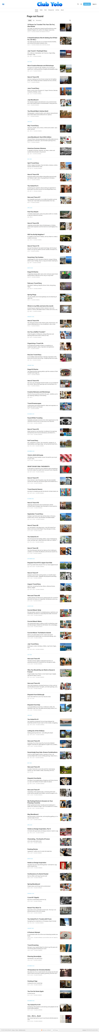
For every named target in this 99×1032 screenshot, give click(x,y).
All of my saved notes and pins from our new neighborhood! (42, 564)
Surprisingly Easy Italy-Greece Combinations (42, 752)
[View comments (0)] (39, 156)
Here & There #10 (33, 502)
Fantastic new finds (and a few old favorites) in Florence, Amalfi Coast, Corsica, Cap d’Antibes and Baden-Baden (41, 516)
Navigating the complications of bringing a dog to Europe (41, 921)
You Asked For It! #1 (34, 1005)
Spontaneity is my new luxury (34, 958)
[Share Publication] (81, 4)
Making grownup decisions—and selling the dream (40, 733)
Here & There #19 (33, 77)
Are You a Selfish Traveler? (36, 332)
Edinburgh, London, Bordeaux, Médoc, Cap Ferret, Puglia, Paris (41, 646)
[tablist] (34, 20)
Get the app (55, 1030)
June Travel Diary (33, 88)
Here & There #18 (33, 174)
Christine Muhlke (46, 44)
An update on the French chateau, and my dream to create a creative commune (42, 237)
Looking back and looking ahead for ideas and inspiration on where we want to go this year (42, 406)
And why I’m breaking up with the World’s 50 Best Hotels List (42, 491)
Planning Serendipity (34, 956)
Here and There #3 (33, 741)
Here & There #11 (33, 478)
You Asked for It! (32, 537)
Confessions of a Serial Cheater (37, 874)
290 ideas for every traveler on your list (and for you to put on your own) (42, 457)
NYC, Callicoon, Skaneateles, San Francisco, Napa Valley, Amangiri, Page (41, 53)
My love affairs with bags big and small (37, 876)
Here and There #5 (33, 658)
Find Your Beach (32, 212)
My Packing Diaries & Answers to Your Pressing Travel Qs (40, 802)
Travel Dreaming (32, 945)
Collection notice (22, 1030)
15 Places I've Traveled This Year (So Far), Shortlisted (41, 25)
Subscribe (87, 4)
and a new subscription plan (34, 841)
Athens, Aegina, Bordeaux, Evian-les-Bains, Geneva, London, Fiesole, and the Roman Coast (42, 165)
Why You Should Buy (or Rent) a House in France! (41, 671)
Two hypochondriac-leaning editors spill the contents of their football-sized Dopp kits (42, 372)
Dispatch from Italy (33, 705)
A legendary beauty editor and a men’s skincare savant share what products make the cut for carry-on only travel (42, 274)
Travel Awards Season (34, 489)
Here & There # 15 (33, 246)
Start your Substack (46, 1030)
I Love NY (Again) (33, 897)
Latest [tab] (29, 20)
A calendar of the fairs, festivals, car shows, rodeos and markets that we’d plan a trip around (41, 151)
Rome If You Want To (34, 908)
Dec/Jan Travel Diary (34, 355)
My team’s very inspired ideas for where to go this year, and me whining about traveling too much (42, 947)
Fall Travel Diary (32, 440)
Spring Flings (31, 295)
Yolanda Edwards (35, 31)
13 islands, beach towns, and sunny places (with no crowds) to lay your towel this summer (42, 214)
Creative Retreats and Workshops (38, 392)
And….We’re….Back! (34, 1016)
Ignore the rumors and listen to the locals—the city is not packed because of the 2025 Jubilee (41, 910)
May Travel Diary (33, 125)
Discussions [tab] (38, 20)
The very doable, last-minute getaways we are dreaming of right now (42, 297)
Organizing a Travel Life (35, 343)
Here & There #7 (32, 573)
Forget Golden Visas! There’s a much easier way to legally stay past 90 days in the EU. (41, 674)
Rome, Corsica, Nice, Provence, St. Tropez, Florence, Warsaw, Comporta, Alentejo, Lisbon (42, 91)
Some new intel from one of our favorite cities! (39, 696)
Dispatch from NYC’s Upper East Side (39, 563)
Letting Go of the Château (35, 731)
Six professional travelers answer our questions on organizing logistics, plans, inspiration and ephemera (40, 346)
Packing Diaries (32, 849)
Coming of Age (32, 981)
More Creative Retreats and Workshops (40, 65)
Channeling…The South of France (38, 839)
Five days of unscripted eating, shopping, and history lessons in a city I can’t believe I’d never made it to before (42, 781)
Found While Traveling (34, 418)
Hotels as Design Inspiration (36, 862)
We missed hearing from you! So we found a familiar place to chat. (42, 1018)
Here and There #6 (33, 595)
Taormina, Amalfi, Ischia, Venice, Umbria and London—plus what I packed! (42, 128)
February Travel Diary (34, 283)
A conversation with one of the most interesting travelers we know (42, 935)
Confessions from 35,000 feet (34, 983)
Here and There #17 (33, 197)
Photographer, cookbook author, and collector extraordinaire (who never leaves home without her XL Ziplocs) (42, 113)
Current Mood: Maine (34, 621)
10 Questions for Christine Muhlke (38, 970)
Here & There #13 (33, 380)
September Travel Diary (35, 514)
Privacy (13, 1030)
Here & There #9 (32, 525)
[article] (49, 29)
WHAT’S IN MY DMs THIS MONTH (38, 466)
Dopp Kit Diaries (32, 272)
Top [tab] (33, 20)
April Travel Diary (33, 163)
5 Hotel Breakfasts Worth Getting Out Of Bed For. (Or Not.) (42, 38)
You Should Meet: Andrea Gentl (37, 111)
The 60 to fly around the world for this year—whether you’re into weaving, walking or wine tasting (42, 394)
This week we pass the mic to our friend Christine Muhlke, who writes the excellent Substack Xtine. (41, 42)
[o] (65, 935)
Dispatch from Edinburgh (35, 694)
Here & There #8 (32, 548)
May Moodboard (32, 814)
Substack (84, 1030)
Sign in (94, 4)
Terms (16, 1030)
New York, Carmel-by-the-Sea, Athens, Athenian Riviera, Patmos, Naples (41, 586)
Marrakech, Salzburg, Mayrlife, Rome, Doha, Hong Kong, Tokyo (41, 285)
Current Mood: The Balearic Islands (39, 633)
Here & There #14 (33, 320)
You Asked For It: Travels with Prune (39, 919)
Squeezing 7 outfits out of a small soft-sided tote (39, 851)
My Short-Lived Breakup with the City (36, 899)
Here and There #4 (33, 683)
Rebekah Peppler (46, 31)
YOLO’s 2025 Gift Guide (35, 455)
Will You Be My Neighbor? (36, 234)
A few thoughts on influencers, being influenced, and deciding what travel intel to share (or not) (40, 334)
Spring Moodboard (33, 884)
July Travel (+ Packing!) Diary (37, 51)
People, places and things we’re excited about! (38, 886)
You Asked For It (32, 186)
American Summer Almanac (36, 148)
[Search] (78, 4)
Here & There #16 (33, 223)
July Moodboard (32, 100)
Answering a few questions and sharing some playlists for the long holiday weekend (42, 1007)
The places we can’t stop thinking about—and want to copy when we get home (42, 865)
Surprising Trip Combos (35, 257)
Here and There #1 (33, 790)
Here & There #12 (33, 429)
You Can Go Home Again (35, 991)
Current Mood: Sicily (34, 610)
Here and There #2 (33, 767)
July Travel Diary (33, 644)
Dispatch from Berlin (34, 778)
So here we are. (31, 993)
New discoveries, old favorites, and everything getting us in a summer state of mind (42, 817)
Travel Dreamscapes (34, 403)
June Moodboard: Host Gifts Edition (39, 137)
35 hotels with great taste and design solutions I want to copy (42, 831)
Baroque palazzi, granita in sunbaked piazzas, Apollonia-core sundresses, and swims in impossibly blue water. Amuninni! (42, 612)
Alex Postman (46, 937)
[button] (36, 10)
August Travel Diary (34, 584)
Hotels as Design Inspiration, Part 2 (39, 829)
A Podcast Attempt (33, 932)
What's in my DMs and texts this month (40, 306)
